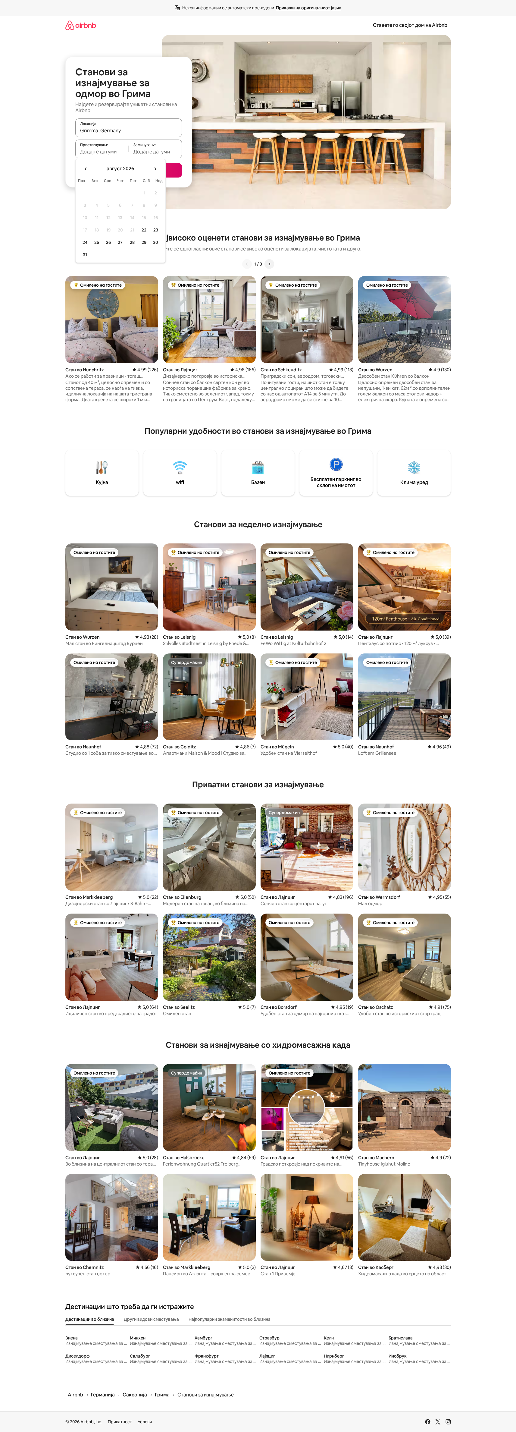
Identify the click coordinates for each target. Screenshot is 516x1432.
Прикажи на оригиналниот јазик (308, 8)
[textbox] (102, 151)
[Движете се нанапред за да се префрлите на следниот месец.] (155, 169)
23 (155, 230)
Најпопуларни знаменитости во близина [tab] (230, 1319)
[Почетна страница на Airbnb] (80, 25)
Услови (145, 1421)
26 (108, 242)
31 (85, 254)
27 (120, 242)
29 (144, 242)
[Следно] (269, 264)
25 (96, 242)
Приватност (120, 1421)
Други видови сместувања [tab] (151, 1319)
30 (155, 242)
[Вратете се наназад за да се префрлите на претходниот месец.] (86, 169)
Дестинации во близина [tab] (89, 1319)
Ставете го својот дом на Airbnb (410, 25)
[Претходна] (247, 264)
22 (144, 230)
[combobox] (128, 130)
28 (132, 242)
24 (85, 242)
